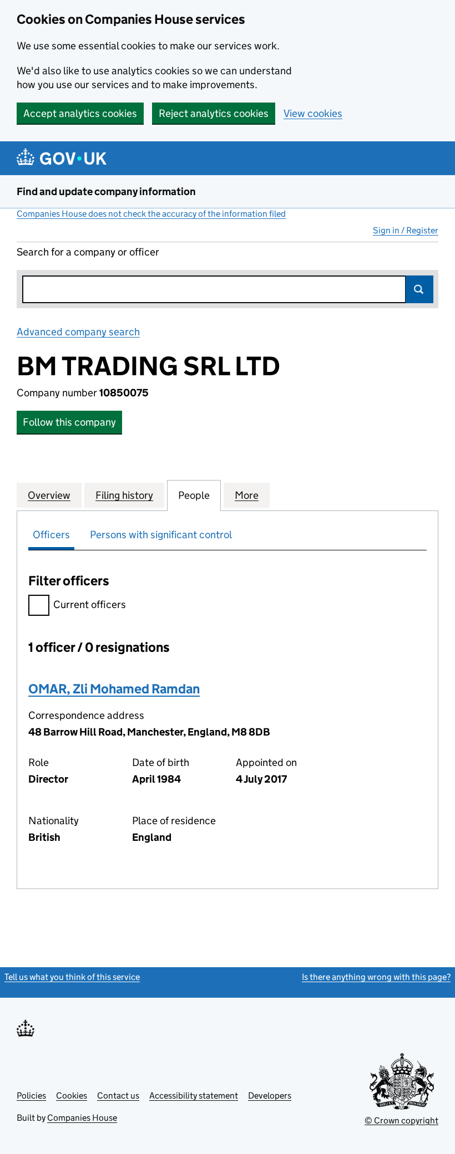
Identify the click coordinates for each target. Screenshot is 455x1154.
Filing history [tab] (124, 495)
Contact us (118, 1095)
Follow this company (69, 422)
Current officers (89, 604)
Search (419, 289)
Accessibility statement (193, 1095)
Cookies (71, 1095)
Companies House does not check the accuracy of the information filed (151, 213)
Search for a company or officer (88, 252)
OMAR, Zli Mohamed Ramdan (114, 689)
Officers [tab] (51, 534)
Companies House (82, 1117)
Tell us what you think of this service (72, 977)
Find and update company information (106, 191)
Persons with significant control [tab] (161, 534)
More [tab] (247, 495)
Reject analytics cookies (214, 113)
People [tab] (194, 495)
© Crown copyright (401, 1120)
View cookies (313, 113)
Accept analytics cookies (80, 113)
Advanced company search (78, 331)
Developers (269, 1095)
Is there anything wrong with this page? (376, 977)
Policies (31, 1095)
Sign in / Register (405, 230)
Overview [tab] (49, 495)
